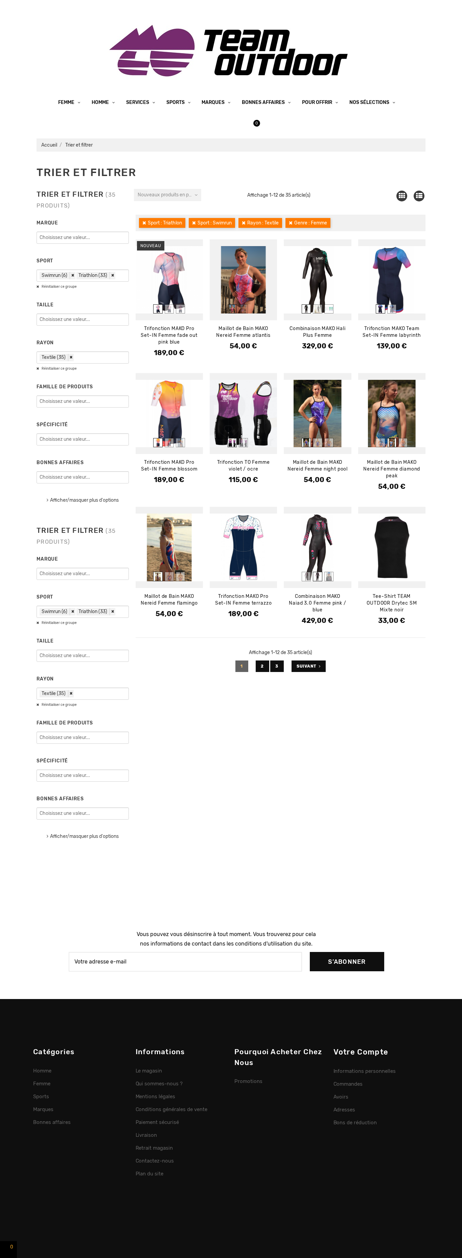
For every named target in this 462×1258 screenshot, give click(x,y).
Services (138, 102)
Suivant (307, 666)
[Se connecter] (226, 123)
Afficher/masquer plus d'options (84, 500)
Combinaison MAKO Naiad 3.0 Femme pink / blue (317, 603)
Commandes (348, 1084)
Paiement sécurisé (157, 1122)
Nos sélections (369, 102)
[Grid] (401, 196)
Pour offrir (317, 102)
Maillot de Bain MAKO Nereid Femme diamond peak (391, 469)
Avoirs (341, 1097)
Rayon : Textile (263, 223)
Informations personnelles (364, 1071)
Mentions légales (156, 1096)
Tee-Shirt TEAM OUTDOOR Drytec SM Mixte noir (392, 603)
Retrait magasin (154, 1148)
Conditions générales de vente (171, 1109)
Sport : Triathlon (165, 223)
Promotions (248, 1081)
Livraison (146, 1135)
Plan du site (150, 1174)
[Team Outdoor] (231, 50)
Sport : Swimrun (215, 223)
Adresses (344, 1110)
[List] (419, 196)
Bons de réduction (355, 1123)
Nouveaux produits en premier (169, 195)
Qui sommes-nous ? (159, 1084)
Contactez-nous (155, 1161)
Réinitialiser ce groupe (59, 287)
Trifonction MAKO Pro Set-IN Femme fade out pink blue (169, 335)
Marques (214, 102)
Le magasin (149, 1071)
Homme (101, 102)
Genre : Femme (310, 223)
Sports (176, 102)
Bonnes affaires (264, 102)
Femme (66, 102)
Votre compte (361, 1052)
